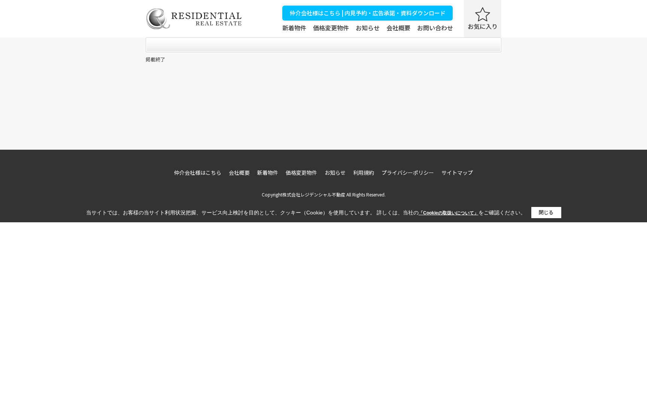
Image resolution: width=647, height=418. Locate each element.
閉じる (546, 212)
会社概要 (398, 27)
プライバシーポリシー (408, 172)
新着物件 (294, 27)
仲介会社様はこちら (197, 172)
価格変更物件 (331, 27)
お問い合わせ (435, 27)
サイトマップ (457, 172)
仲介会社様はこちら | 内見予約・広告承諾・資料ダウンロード (368, 13)
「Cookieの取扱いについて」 (449, 213)
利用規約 (363, 172)
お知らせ (368, 27)
